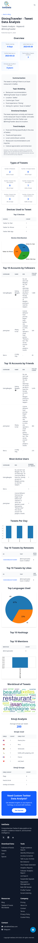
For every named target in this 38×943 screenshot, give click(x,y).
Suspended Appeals (27, 879)
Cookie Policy (25, 917)
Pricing (22, 902)
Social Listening (25, 893)
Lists (3, 854)
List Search (24, 876)
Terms (22, 911)
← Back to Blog (6, 14)
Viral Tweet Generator (28, 865)
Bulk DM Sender (26, 887)
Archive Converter (26, 856)
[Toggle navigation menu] (34, 5)
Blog (3, 902)
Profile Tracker (25, 890)
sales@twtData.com (11, 927)
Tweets (3, 851)
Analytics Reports (26, 868)
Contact (23, 908)
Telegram (7, 929)
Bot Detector (24, 862)
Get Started (19, 810)
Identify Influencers (27, 853)
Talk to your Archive (27, 859)
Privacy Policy (25, 914)
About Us (23, 905)
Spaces (3, 857)
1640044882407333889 (10, 560)
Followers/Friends (7, 848)
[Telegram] (33, 930)
